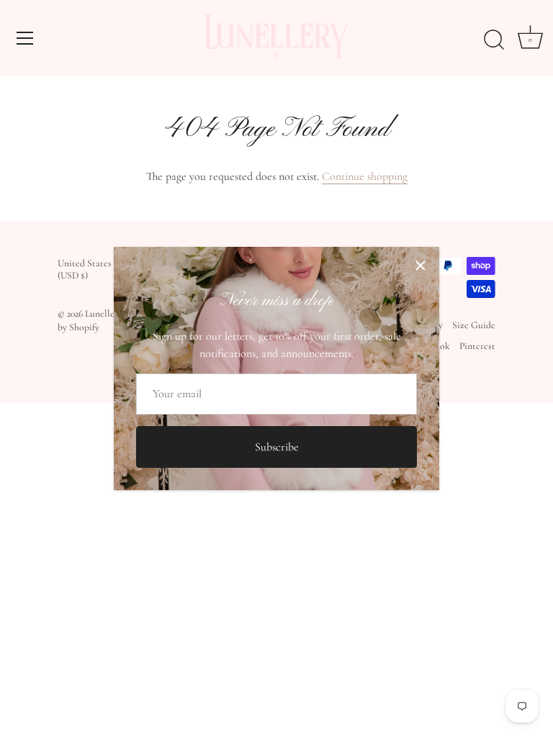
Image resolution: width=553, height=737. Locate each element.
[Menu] (25, 38)
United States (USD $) (85, 269)
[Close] (420, 265)
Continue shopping (365, 176)
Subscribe (277, 447)
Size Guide (473, 325)
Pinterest (477, 346)
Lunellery (103, 313)
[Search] (494, 40)
